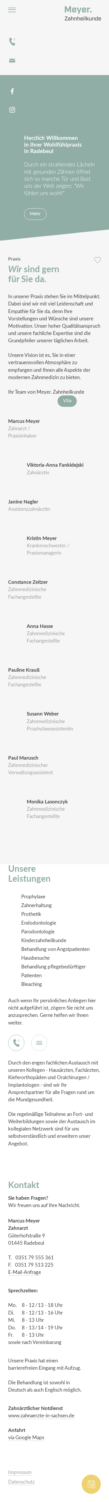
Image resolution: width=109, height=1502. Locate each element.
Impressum (20, 1472)
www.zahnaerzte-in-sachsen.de (41, 1415)
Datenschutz (21, 1482)
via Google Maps (26, 1437)
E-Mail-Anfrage (24, 1272)
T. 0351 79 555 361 (31, 1257)
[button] (37, 1154)
